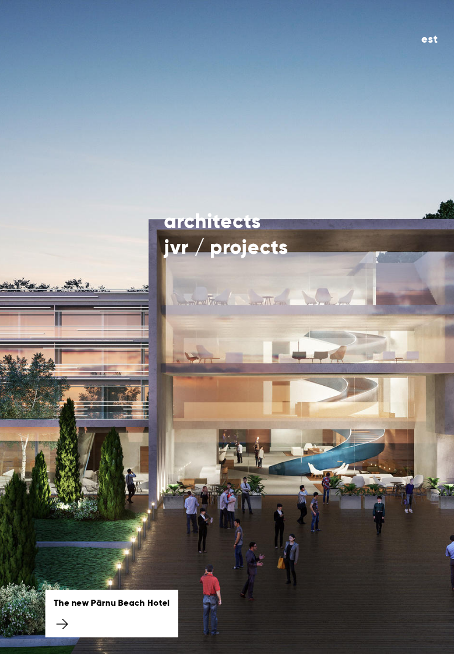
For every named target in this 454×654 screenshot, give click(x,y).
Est (429, 39)
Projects (249, 248)
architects (212, 222)
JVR (176, 248)
